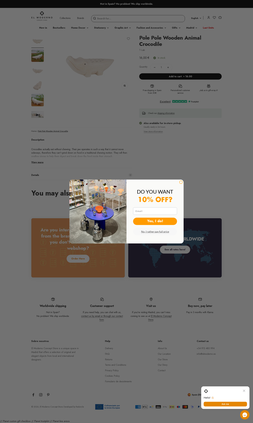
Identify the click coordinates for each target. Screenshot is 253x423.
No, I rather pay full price (155, 231)
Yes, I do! (155, 221)
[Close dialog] (181, 182)
